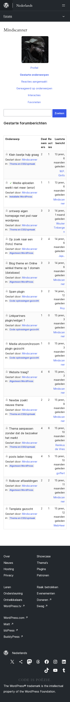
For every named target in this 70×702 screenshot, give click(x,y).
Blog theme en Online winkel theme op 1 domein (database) (22, 268)
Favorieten (34, 102)
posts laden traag (20, 456)
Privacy (8, 575)
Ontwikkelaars (13, 600)
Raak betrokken (47, 587)
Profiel (34, 67)
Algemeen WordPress (21, 253)
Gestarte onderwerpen (34, 74)
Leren (7, 587)
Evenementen (46, 593)
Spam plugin (17, 291)
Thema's (42, 563)
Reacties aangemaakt (34, 81)
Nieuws (8, 563)
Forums (8, 16)
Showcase (44, 556)
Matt (9, 624)
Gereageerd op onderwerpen (34, 88)
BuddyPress (13, 636)
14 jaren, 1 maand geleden (60, 214)
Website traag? (19, 372)
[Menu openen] (64, 5)
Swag (42, 606)
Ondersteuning (13, 593)
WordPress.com (16, 617)
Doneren (44, 600)
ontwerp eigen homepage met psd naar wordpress (21, 215)
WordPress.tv (14, 606)
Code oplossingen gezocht (24, 300)
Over (7, 556)
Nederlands (19, 653)
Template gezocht (21, 509)
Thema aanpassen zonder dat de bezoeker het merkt (21, 433)
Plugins (41, 569)
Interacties (34, 95)
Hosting (9, 569)
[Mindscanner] (35, 50)
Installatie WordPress (21, 196)
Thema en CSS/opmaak (22, 164)
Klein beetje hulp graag (24, 154)
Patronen (43, 575)
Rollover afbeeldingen (23, 481)
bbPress (11, 630)
